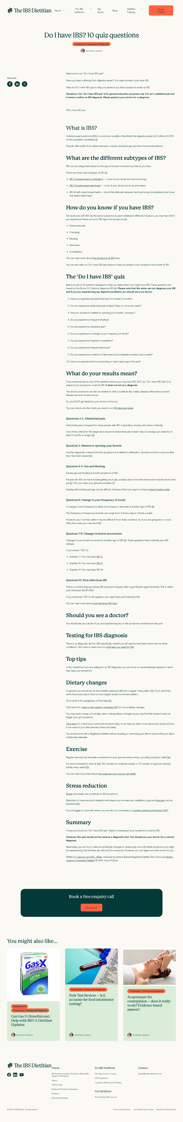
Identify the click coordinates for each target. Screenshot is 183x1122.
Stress (69, 793)
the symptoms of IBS (103, 258)
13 (110, 700)
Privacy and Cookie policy (122, 1109)
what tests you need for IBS (120, 646)
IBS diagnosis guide (123, 408)
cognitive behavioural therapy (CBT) (150, 810)
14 (168, 757)
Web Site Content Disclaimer (166, 1109)
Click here (71, 723)
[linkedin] (15, 1075)
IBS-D (99, 563)
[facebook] (9, 1075)
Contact (143, 1068)
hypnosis (160, 800)
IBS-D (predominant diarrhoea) (85, 185)
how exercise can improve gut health (117, 773)
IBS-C (99, 556)
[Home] (29, 10)
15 (87, 767)
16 (78, 803)
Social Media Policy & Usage (143, 1109)
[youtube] (21, 1074)
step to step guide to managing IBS (100, 707)
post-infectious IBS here (105, 603)
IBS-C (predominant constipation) (86, 179)
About (55, 1068)
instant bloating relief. (159, 489)
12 (152, 690)
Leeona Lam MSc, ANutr (89, 856)
